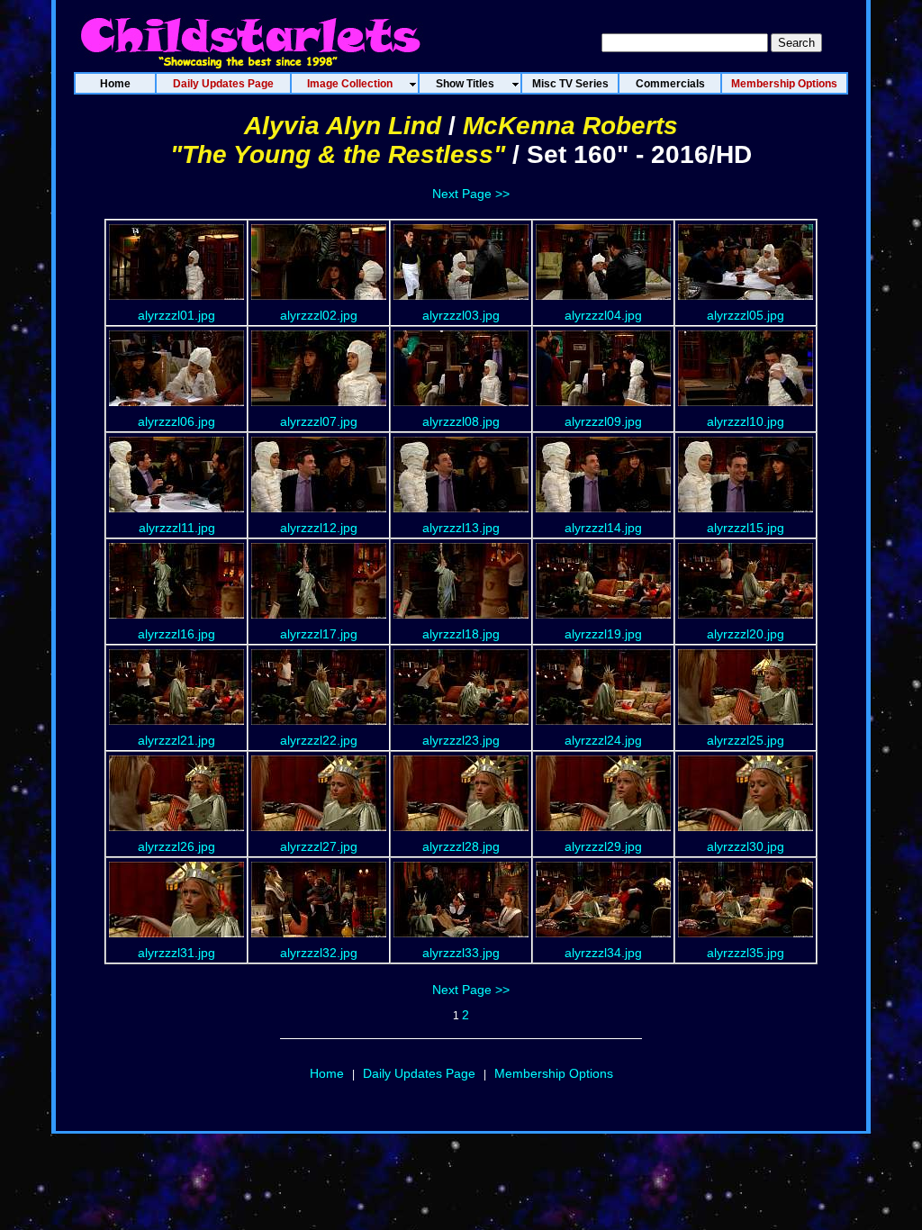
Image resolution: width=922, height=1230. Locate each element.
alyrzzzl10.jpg (745, 421)
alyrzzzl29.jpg (603, 846)
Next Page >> (471, 193)
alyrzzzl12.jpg (318, 527)
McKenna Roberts (570, 126)
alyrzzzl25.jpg (745, 740)
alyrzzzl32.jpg (318, 952)
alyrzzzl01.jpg (176, 315)
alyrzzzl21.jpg (176, 740)
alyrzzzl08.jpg (461, 421)
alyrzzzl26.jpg (176, 846)
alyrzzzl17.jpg (318, 634)
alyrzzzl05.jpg (745, 315)
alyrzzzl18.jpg (461, 634)
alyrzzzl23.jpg (461, 740)
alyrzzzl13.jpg (461, 527)
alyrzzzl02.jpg (318, 315)
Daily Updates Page (419, 1073)
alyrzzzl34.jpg (603, 952)
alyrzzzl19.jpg (603, 634)
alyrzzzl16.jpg (176, 634)
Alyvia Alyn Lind (342, 126)
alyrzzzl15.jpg (745, 527)
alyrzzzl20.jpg (745, 634)
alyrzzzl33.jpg (461, 952)
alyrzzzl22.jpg (318, 740)
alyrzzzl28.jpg (461, 846)
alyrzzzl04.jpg (603, 315)
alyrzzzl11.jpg (177, 527)
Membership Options (553, 1073)
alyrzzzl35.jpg (745, 952)
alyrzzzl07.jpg (318, 421)
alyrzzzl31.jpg (176, 952)
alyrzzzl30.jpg (745, 846)
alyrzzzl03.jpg (461, 315)
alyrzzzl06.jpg (176, 421)
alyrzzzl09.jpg (603, 421)
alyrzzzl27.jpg (318, 846)
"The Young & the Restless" (337, 154)
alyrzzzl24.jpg (603, 740)
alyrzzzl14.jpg (603, 527)
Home (327, 1073)
